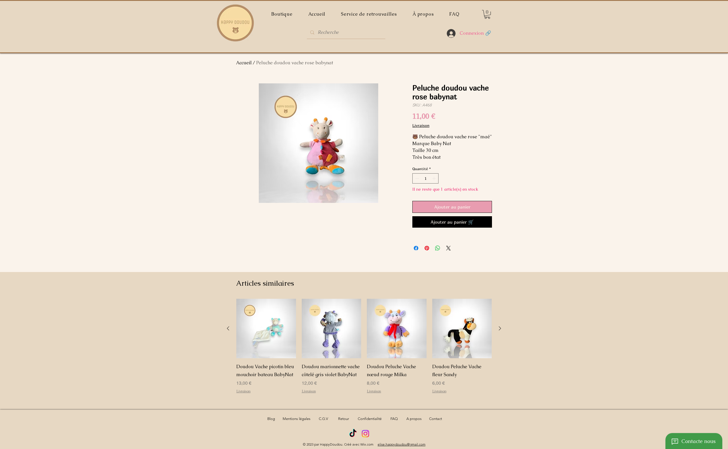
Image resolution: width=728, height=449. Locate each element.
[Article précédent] (228, 328)
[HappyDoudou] (353, 433)
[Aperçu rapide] (266, 329)
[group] (364, 350)
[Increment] (434, 178)
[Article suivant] (500, 328)
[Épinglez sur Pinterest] (426, 248)
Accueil (244, 63)
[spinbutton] (425, 178)
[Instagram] (365, 433)
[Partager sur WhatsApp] (437, 248)
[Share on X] (448, 248)
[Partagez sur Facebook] (416, 248)
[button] (487, 14)
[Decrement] (416, 178)
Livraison (420, 125)
